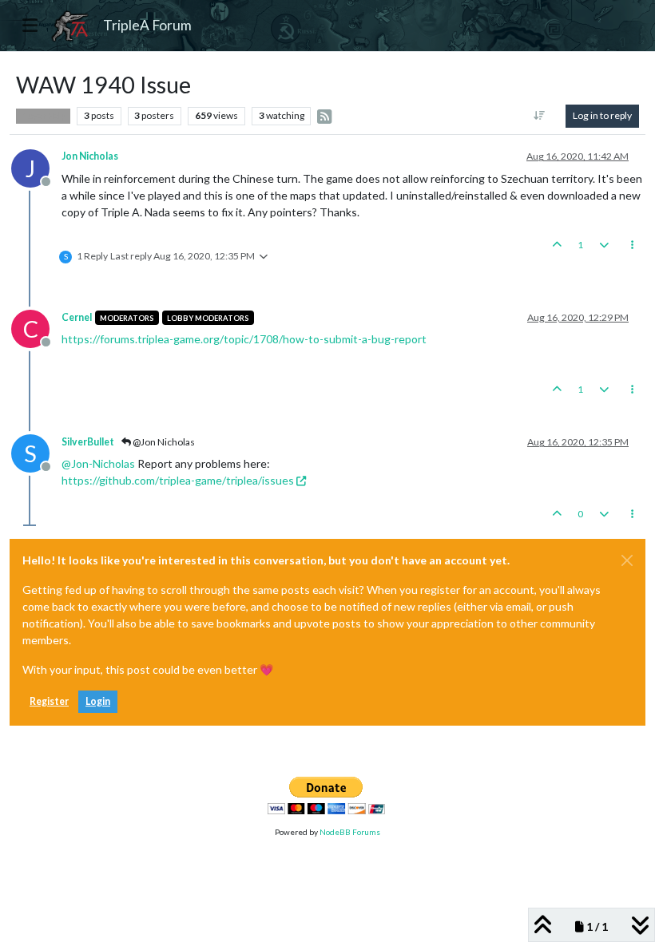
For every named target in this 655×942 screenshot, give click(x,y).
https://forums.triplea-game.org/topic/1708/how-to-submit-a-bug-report (244, 339)
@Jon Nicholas (163, 442)
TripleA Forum (147, 25)
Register (49, 701)
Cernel (77, 317)
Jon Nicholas (90, 156)
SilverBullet (88, 442)
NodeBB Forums (350, 832)
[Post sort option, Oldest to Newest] (539, 116)
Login (97, 701)
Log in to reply (602, 115)
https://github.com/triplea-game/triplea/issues (178, 480)
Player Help (43, 116)
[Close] (627, 560)
